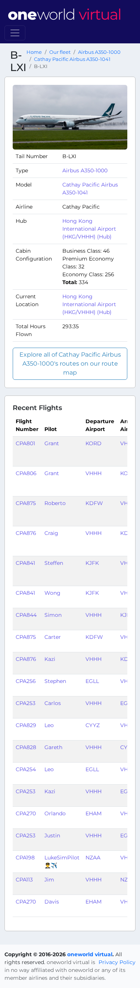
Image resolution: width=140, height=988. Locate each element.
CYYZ (92, 725)
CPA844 (26, 615)
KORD (93, 443)
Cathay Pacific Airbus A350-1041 (72, 59)
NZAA (92, 857)
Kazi (49, 659)
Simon (53, 615)
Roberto (55, 503)
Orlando (55, 813)
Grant (51, 443)
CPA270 (26, 813)
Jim (49, 879)
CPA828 (26, 747)
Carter (52, 637)
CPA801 (25, 443)
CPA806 (26, 473)
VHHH (93, 473)
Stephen (55, 681)
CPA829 (26, 725)
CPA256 (26, 681)
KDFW (94, 503)
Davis (51, 901)
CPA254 (26, 769)
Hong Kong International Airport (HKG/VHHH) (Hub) (89, 229)
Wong (52, 593)
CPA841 (25, 563)
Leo (49, 725)
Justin (52, 835)
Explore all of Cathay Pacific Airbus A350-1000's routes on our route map (70, 363)
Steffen (53, 563)
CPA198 (25, 857)
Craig (51, 533)
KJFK (92, 563)
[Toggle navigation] (14, 32)
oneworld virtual (89, 954)
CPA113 (24, 879)
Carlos (52, 703)
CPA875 (26, 503)
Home (34, 52)
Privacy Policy (117, 962)
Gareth (53, 747)
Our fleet (60, 52)
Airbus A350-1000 (99, 52)
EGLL (92, 681)
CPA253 (25, 703)
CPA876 (26, 533)
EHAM (93, 813)
